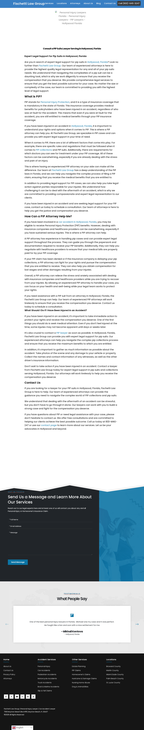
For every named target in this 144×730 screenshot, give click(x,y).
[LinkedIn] (28, 696)
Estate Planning (79, 666)
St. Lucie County (113, 682)
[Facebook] (6, 696)
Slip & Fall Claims (45, 690)
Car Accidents (44, 670)
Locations (62, 3)
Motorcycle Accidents (47, 678)
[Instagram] (22, 696)
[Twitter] (11, 696)
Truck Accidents (45, 682)
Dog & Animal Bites (80, 686)
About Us (88, 3)
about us (7, 666)
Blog (98, 3)
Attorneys (75, 3)
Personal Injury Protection (55, 102)
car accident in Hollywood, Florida (77, 221)
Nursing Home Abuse (81, 682)
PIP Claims (76, 670)
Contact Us (110, 3)
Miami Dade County (115, 674)
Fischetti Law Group (50, 65)
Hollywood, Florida (97, 62)
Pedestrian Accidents (47, 674)
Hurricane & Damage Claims (84, 678)
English (19, 727)
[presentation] (8, 624)
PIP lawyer (62, 332)
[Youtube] (17, 696)
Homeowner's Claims (81, 674)
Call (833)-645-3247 (129, 3)
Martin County (112, 670)
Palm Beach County (115, 678)
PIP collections (44, 149)
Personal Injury (44, 666)
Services (49, 3)
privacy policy (9, 674)
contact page (48, 425)
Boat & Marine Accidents (48, 686)
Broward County (113, 666)
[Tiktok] (33, 696)
